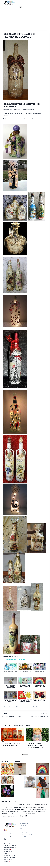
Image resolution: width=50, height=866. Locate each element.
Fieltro (14, 807)
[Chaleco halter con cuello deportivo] (7, 780)
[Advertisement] (25, 18)
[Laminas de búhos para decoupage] (7, 791)
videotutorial (23, 816)
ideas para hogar (10, 809)
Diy (46, 804)
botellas (6, 707)
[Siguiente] (47, 740)
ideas (31, 807)
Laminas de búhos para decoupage (11, 715)
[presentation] (12, 734)
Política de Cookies (25, 833)
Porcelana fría (42, 813)
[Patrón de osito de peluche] (30, 782)
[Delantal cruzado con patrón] (42, 782)
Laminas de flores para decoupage (39, 715)
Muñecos (37, 811)
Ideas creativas (27, 707)
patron (45, 811)
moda (42, 809)
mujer (22, 811)
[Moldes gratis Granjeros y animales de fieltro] (7, 769)
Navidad (41, 811)
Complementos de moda (16, 804)
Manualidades (19, 809)
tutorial (13, 816)
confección (22, 804)
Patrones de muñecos (22, 813)
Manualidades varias (36, 809)
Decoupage (19, 707)
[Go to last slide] (3, 740)
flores (17, 807)
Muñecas (25, 811)
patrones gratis (30, 814)
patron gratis (37, 813)
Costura (27, 804)
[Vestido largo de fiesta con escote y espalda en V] (42, 793)
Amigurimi (4, 804)
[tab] (22, 754)
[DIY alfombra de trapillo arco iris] (42, 769)
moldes (14, 811)
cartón (10, 804)
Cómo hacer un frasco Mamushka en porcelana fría (36, 745)
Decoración (12, 707)
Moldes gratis (19, 811)
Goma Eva (20, 807)
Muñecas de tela (31, 811)
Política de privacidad (26, 835)
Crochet (32, 804)
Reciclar (35, 707)
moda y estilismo (9, 811)
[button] (21, 7)
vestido (17, 816)
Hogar (29, 807)
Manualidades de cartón (27, 809)
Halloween (25, 807)
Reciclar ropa (9, 816)
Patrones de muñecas (13, 813)
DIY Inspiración (6, 807)
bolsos (8, 804)
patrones (4, 814)
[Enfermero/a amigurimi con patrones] (20, 769)
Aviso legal (23, 837)
